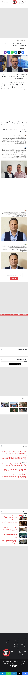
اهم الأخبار (19, 40)
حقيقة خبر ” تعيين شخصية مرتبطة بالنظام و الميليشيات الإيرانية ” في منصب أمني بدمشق (9, 517)
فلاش (17, 639)
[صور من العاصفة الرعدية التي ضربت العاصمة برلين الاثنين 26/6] (23, 410)
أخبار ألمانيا (23, 644)
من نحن (16, 661)
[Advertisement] (14, 23)
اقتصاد (7, 642)
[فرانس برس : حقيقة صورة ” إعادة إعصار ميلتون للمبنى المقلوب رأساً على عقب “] (23, 542)
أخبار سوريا (23, 642)
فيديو (25, 646)
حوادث (7, 639)
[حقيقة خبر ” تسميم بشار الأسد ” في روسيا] (23, 523)
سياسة (16, 642)
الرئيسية (24, 40)
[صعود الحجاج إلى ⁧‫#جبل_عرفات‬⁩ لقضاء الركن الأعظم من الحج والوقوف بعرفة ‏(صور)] (5, 404)
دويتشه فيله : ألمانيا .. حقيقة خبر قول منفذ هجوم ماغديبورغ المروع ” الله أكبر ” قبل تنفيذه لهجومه (9, 529)
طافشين (7, 640)
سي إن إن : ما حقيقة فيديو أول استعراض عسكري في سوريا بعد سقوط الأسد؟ (10, 536)
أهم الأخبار (16, 646)
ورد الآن (24, 640)
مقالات (24, 648)
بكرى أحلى (16, 644)
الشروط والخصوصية (8, 661)
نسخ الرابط (14, 278)
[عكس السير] (14, 2)
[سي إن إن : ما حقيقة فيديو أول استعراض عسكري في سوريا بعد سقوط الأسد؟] (23, 535)
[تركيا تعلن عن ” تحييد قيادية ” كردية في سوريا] (14, 410)
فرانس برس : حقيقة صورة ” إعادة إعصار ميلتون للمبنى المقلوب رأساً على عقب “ (9, 542)
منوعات (16, 640)
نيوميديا (16, 648)
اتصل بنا (20, 661)
